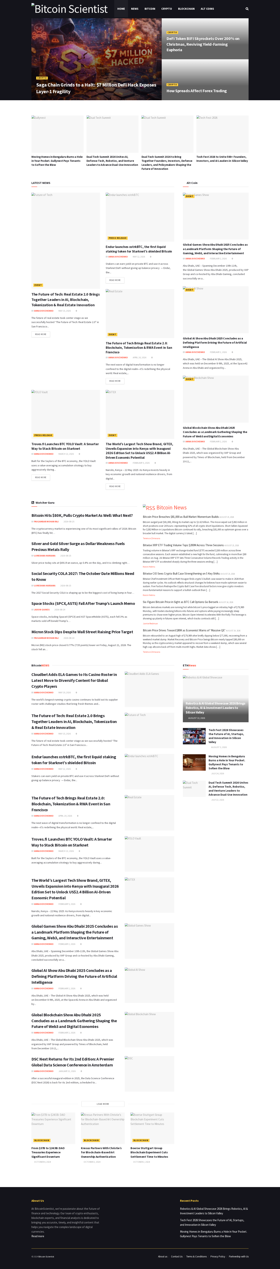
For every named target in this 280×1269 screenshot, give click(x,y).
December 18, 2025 (178, 98)
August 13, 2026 (196, 718)
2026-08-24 (59, 609)
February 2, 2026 (218, 258)
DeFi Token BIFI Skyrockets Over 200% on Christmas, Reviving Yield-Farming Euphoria (202, 44)
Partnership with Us (239, 1256)
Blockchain (186, 8)
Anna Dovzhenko (48, 98)
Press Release (117, 238)
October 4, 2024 (42, 1161)
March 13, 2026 (66, 453)
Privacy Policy (217, 1256)
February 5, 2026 (141, 462)
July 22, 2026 (217, 799)
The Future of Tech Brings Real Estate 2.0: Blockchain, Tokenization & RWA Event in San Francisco (139, 347)
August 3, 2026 (219, 747)
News (134, 8)
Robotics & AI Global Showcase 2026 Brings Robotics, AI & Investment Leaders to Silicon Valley (215, 708)
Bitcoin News (171, 507)
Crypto (166, 8)
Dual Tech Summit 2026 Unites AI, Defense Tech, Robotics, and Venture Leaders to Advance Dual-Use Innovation (112, 161)
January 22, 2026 (71, 98)
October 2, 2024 (91, 1161)
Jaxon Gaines (42, 609)
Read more (40, 334)
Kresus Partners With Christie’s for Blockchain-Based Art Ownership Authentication (101, 1152)
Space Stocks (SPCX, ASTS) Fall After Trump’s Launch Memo (83, 603)
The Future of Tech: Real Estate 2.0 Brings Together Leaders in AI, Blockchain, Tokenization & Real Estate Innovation (65, 299)
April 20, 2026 (139, 357)
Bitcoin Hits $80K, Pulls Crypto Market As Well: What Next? (82, 515)
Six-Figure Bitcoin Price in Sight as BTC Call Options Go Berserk (180, 602)
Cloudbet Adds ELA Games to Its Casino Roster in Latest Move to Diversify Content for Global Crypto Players (74, 680)
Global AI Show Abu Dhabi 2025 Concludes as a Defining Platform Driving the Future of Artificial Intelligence (215, 342)
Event (38, 285)
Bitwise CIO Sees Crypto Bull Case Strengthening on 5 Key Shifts (181, 573)
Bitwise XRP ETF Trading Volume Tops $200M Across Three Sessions (183, 545)
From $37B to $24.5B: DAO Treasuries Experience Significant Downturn (47, 1152)
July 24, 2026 (217, 773)
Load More (103, 1104)
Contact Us (176, 1256)
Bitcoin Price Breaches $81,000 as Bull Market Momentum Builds (181, 517)
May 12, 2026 (138, 256)
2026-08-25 (68, 521)
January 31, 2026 (67, 1071)
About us (162, 1256)
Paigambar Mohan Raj (46, 521)
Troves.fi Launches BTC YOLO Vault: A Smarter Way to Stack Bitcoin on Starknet (65, 446)
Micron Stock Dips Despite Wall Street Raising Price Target (82, 631)
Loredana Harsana (44, 555)
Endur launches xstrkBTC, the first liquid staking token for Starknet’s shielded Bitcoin (139, 249)
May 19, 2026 (64, 692)
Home (121, 8)
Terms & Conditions (196, 1256)
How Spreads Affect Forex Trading (196, 90)
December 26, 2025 (178, 57)
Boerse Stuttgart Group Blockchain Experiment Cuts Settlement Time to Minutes (149, 1152)
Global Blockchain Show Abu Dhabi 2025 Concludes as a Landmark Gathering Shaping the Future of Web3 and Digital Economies (215, 432)
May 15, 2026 (64, 310)
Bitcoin (150, 8)
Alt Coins (207, 8)
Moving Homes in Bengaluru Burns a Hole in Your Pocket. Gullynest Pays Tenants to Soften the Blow (57, 161)
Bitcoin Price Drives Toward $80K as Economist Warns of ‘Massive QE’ (184, 630)
